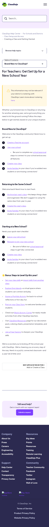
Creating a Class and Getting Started (19, 39)
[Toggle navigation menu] (45, 4)
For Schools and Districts (33, 34)
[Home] (10, 4)
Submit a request (24, 412)
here (13, 100)
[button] (24, 51)
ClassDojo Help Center (11, 34)
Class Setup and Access (14, 36)
